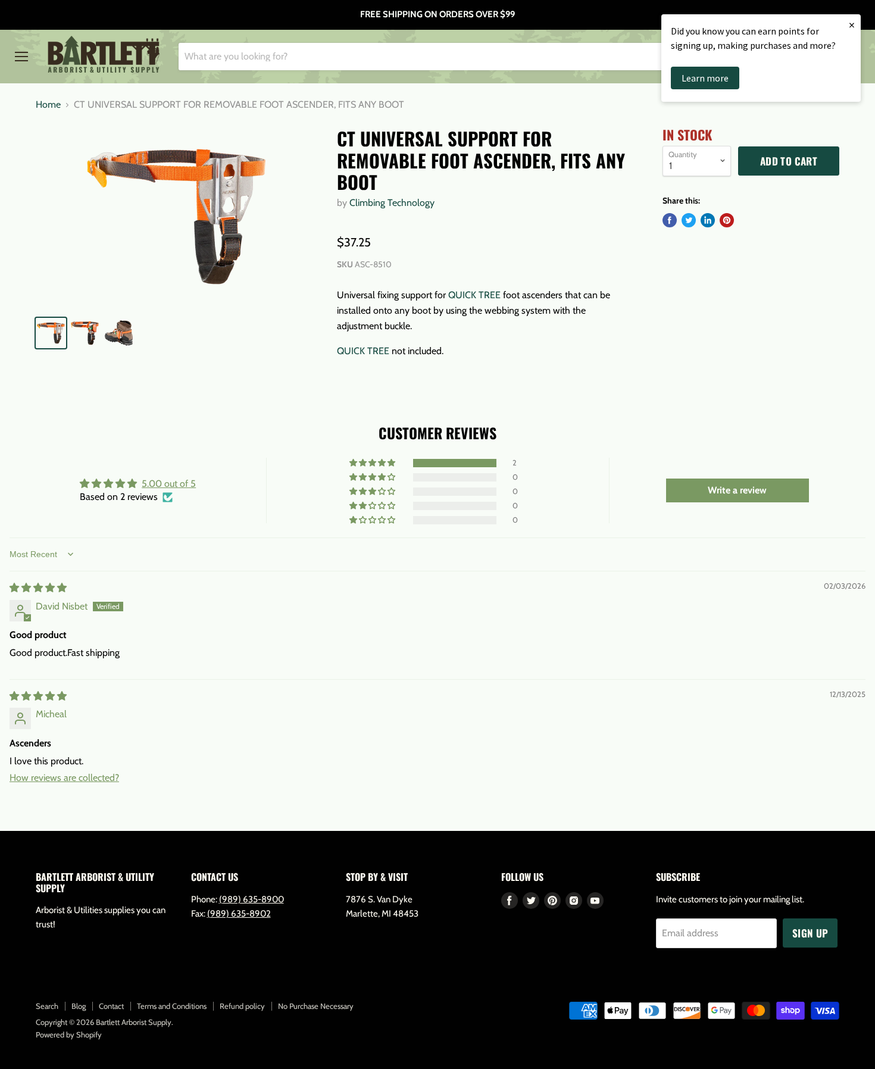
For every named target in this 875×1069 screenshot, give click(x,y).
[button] (373, 463)
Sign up (810, 933)
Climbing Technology (392, 202)
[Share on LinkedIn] (708, 220)
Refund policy (242, 1006)
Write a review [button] (737, 490)
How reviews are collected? (64, 777)
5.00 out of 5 (169, 483)
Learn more (705, 78)
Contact (111, 1006)
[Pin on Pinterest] (727, 220)
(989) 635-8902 (239, 913)
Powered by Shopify (69, 1034)
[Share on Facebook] (669, 220)
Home (48, 104)
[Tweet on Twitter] (689, 220)
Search (47, 1006)
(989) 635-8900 (251, 899)
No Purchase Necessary (316, 1006)
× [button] (852, 24)
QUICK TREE (474, 295)
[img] (38, 587)
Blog (78, 1006)
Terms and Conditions (172, 1006)
